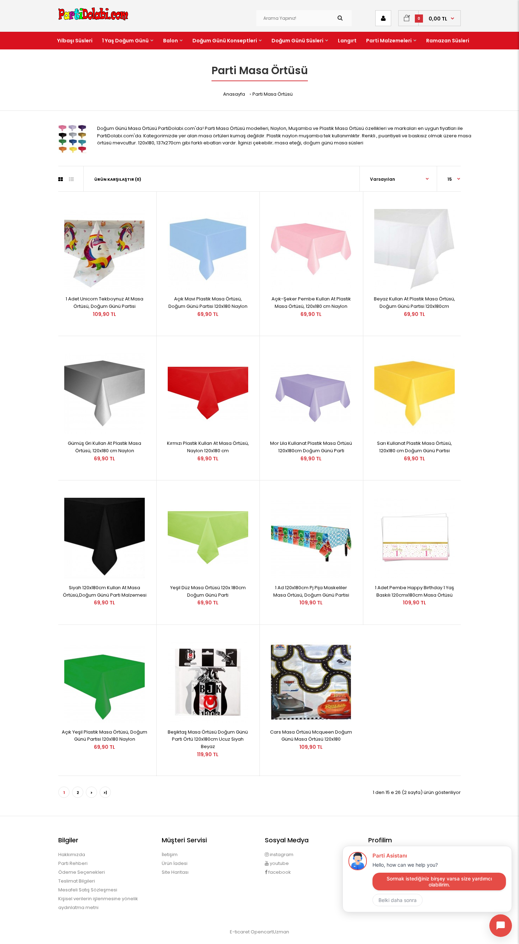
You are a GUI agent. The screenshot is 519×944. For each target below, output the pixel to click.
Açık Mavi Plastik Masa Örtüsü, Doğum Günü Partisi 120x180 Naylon (207, 302)
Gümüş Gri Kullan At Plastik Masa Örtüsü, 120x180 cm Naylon (104, 447)
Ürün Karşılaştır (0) (117, 179)
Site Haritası (175, 872)
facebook (279, 872)
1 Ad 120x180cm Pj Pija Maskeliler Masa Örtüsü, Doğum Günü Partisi (311, 591)
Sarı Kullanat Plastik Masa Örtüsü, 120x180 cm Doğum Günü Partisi (414, 447)
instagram (281, 854)
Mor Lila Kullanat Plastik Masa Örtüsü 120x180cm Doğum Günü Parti (311, 447)
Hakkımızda (71, 854)
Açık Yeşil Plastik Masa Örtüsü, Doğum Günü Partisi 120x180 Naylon (104, 736)
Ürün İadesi (174, 863)
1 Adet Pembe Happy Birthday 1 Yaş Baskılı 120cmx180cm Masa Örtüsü (414, 591)
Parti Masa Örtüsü (272, 94)
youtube (279, 863)
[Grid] (60, 179)
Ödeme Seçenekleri (81, 872)
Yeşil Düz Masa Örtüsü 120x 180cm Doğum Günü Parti (208, 591)
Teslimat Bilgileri (76, 881)
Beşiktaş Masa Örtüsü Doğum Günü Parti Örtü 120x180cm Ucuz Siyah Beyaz (208, 739)
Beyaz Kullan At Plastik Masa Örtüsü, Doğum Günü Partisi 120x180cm (414, 302)
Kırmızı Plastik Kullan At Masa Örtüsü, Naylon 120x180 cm (208, 447)
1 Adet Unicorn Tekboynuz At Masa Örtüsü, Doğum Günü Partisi (104, 302)
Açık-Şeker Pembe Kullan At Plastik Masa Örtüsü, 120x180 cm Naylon (311, 302)
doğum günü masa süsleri (333, 142)
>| (105, 792)
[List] (71, 179)
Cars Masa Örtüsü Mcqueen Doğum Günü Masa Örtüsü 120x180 (311, 736)
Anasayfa (234, 94)
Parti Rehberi (73, 863)
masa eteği (288, 142)
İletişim (170, 854)
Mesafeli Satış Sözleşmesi (87, 889)
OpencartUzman (270, 931)
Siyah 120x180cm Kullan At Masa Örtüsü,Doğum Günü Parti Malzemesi (105, 591)
